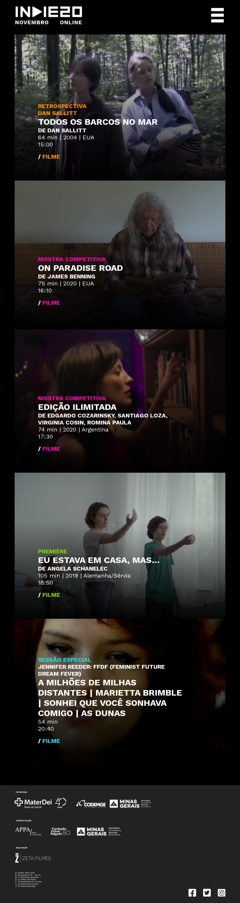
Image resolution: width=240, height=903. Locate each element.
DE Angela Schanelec (73, 568)
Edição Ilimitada (77, 407)
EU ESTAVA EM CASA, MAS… (99, 560)
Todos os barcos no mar (98, 122)
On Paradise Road (80, 268)
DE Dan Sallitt (62, 130)
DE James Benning (66, 276)
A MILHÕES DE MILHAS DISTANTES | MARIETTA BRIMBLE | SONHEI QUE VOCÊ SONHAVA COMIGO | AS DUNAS (110, 697)
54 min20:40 (48, 725)
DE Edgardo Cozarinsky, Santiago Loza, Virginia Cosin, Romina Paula (103, 419)
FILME (51, 156)
